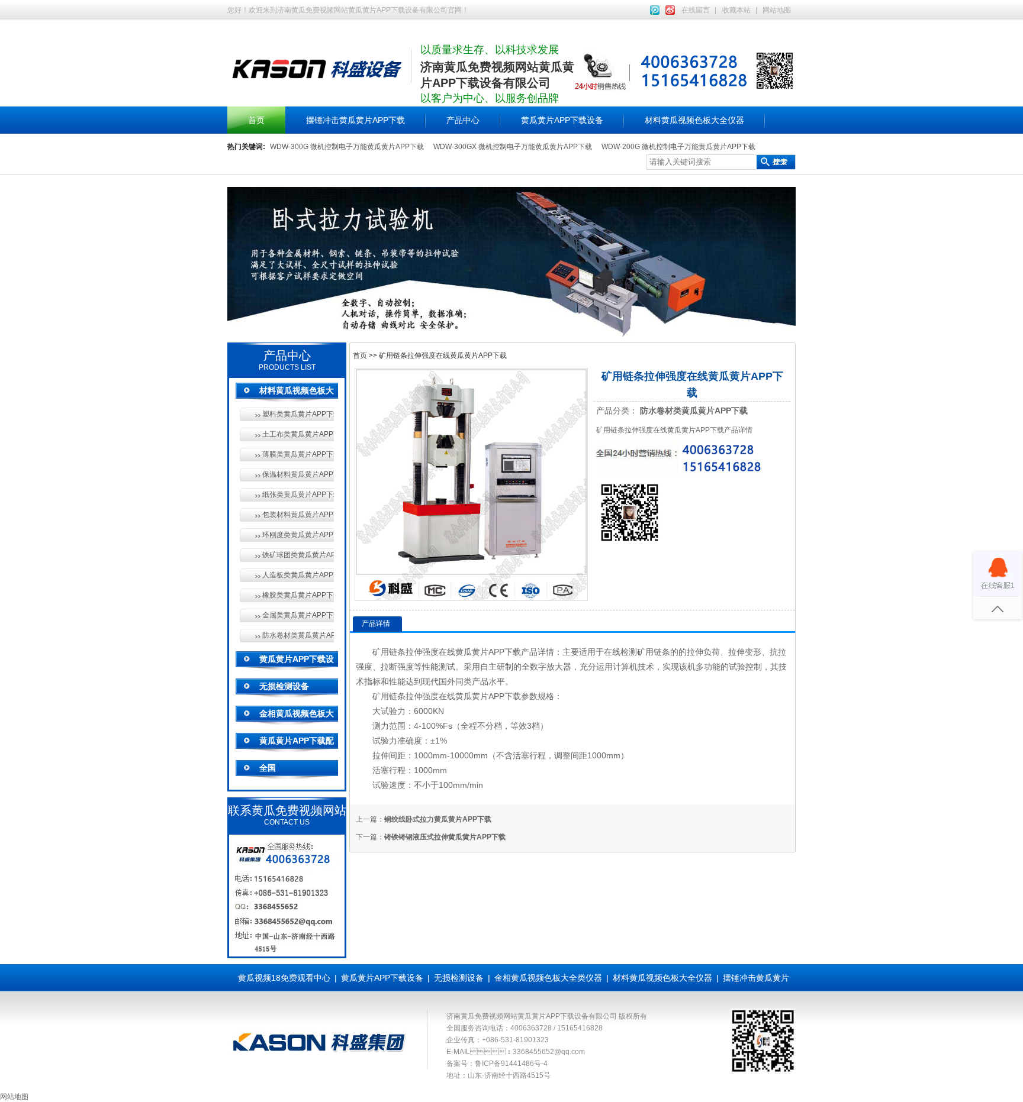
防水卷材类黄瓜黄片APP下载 (298, 635)
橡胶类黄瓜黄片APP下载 (298, 595)
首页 (256, 120)
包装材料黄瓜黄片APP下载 (298, 514)
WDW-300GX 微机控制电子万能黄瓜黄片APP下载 (512, 147)
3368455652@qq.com (549, 1052)
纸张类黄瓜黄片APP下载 (298, 494)
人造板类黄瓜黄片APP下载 (298, 575)
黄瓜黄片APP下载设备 (562, 120)
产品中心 (463, 120)
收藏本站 (736, 10)
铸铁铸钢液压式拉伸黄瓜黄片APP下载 (445, 837)
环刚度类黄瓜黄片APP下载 (298, 535)
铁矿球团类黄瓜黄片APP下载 (298, 555)
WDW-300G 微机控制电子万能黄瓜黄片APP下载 (347, 147)
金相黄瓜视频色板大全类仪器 (548, 978)
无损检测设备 (284, 686)
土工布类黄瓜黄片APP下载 (298, 434)
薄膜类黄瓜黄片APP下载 (298, 454)
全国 (267, 768)
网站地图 (777, 10)
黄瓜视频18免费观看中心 (284, 978)
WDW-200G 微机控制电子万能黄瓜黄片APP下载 (678, 147)
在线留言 (695, 10)
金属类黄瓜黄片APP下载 (298, 615)
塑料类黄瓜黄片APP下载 (298, 414)
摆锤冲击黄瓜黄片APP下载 (355, 120)
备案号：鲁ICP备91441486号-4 (497, 1063)
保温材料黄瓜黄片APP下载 (298, 474)
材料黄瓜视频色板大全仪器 (694, 120)
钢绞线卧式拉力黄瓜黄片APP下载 (437, 819)
